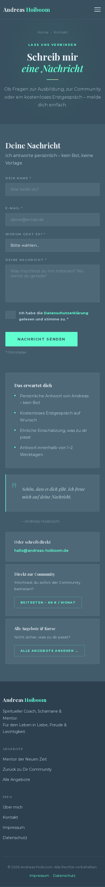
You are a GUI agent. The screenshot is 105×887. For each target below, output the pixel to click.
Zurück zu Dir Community (27, 769)
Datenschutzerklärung (66, 313)
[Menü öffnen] (97, 9)
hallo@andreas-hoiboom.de (41, 550)
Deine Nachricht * (26, 260)
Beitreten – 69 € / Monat (48, 602)
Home (43, 32)
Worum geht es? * (25, 234)
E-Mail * (14, 208)
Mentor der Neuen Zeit (25, 759)
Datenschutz (15, 837)
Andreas (26, 9)
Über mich (13, 807)
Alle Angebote (16, 779)
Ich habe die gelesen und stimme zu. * (53, 316)
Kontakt (10, 817)
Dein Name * (18, 178)
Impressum (14, 827)
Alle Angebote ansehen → (49, 651)
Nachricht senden (41, 339)
